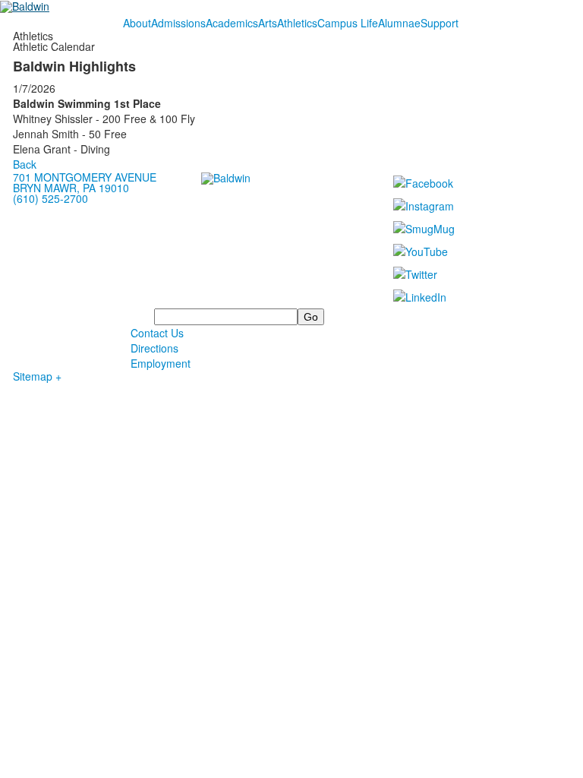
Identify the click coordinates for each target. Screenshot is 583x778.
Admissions (178, 22)
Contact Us (157, 332)
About (137, 22)
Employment (161, 363)
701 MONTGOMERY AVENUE (84, 177)
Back (24, 164)
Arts (267, 22)
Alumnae (399, 22)
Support (440, 22)
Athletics (297, 22)
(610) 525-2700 (50, 198)
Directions (154, 348)
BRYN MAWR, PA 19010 (71, 187)
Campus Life (347, 22)
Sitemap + (37, 376)
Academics (232, 22)
